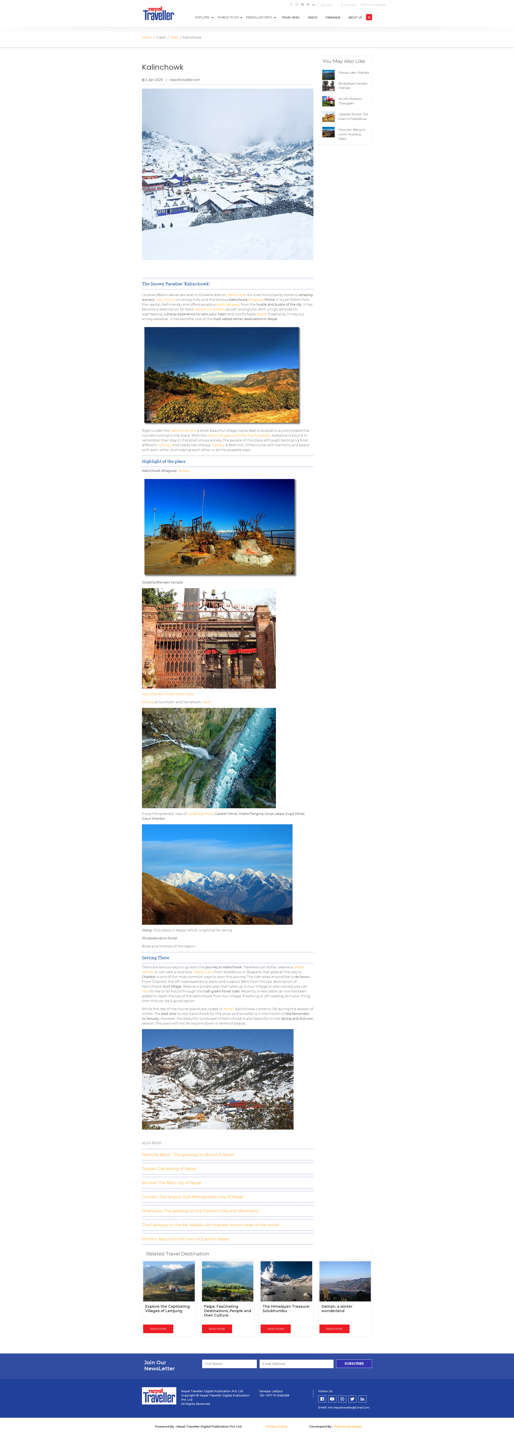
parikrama (332, 17)
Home (147, 37)
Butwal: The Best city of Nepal (171, 1182)
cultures (164, 445)
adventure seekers (210, 309)
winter (228, 1009)
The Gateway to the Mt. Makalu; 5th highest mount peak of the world (210, 1225)
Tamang (218, 445)
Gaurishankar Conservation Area (168, 694)
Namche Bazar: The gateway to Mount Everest (188, 1154)
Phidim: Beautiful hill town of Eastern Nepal (185, 1239)
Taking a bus (203, 972)
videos (312, 17)
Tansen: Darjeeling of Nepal (169, 1168)
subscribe (354, 1364)
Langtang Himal (200, 814)
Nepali (262, 314)
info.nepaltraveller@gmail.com (348, 1407)
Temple (183, 471)
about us (355, 17)
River (207, 702)
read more (158, 1328)
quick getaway (228, 304)
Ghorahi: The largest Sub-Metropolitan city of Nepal (192, 1196)
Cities (174, 37)
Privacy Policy (277, 1426)
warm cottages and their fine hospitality (239, 435)
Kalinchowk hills (183, 431)
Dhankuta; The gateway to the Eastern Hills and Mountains (200, 1210)
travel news (290, 17)
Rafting (148, 702)
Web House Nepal (347, 1426)
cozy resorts (165, 300)
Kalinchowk (236, 295)
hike (146, 991)
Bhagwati (256, 300)
